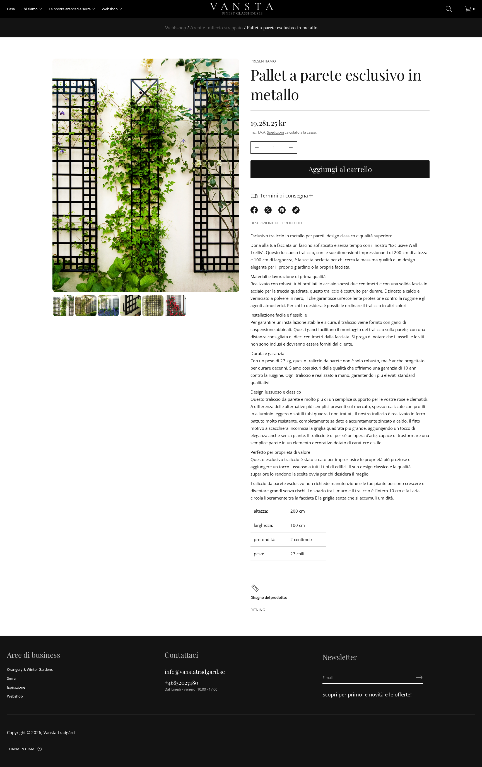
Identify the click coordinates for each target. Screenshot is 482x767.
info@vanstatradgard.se (195, 671)
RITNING (257, 609)
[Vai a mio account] (458, 10)
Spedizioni (275, 132)
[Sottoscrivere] (419, 677)
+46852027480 (181, 682)
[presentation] (145, 175)
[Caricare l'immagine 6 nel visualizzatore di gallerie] (175, 305)
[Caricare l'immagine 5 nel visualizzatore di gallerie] (152, 305)
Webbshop (175, 27)
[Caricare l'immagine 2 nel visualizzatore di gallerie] (86, 305)
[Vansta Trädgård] (241, 9)
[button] (448, 9)
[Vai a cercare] (448, 9)
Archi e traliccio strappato (216, 27)
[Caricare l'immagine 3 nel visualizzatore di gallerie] (108, 305)
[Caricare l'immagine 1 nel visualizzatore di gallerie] (63, 305)
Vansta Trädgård (59, 732)
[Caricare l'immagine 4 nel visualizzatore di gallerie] (130, 305)
